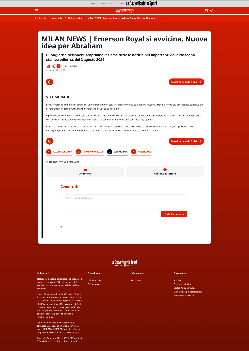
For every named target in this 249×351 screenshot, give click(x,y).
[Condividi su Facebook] (53, 66)
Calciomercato (94, 284)
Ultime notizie (75, 18)
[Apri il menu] (37, 11)
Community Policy (182, 284)
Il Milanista (40, 18)
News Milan (57, 18)
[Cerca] (212, 11)
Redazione (136, 280)
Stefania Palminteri (73, 66)
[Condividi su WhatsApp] (48, 66)
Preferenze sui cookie (184, 295)
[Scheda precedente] (49, 81)
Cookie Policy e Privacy (184, 287)
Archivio (177, 280)
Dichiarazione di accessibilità (188, 291)
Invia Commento (174, 214)
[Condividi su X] (58, 66)
